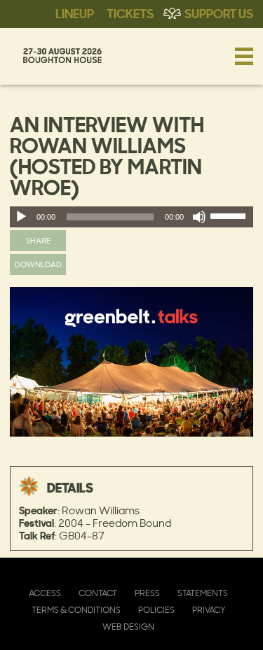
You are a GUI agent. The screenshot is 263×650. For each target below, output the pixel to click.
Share (38, 240)
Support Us (218, 12)
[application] (131, 216)
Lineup (74, 12)
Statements (202, 593)
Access (45, 593)
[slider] (230, 219)
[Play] (21, 217)
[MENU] (244, 56)
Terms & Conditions (76, 610)
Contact (98, 593)
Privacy (208, 610)
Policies (156, 610)
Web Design (128, 627)
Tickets (130, 12)
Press (147, 593)
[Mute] (199, 217)
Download (38, 264)
